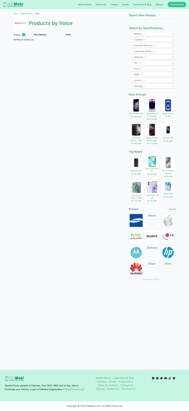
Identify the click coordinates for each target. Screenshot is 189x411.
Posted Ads (113, 388)
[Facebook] (153, 378)
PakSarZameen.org (73, 389)
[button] (177, 4)
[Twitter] (161, 378)
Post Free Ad (128, 388)
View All (172, 209)
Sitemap (100, 388)
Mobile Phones (103, 378)
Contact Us (127, 385)
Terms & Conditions (108, 385)
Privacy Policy (125, 381)
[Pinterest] (174, 378)
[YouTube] (165, 378)
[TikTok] (170, 378)
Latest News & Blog (123, 378)
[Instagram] (157, 378)
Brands (112, 381)
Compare (102, 381)
